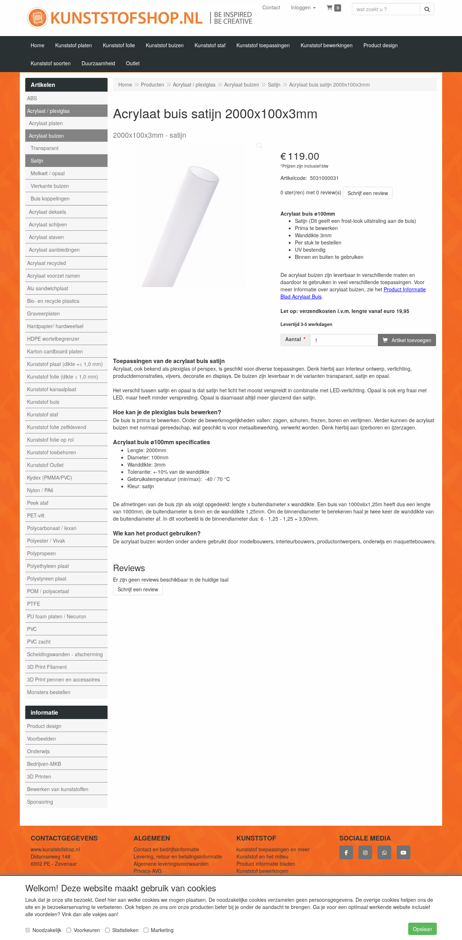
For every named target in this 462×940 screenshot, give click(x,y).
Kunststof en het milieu (262, 856)
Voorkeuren (87, 930)
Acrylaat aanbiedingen (54, 249)
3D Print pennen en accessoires (63, 679)
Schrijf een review (368, 193)
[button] (303, 7)
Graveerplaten (43, 313)
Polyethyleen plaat (48, 565)
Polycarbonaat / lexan (52, 527)
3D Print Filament (47, 666)
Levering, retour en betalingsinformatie (178, 856)
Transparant (44, 147)
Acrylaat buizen (46, 135)
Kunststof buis (43, 401)
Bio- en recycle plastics (53, 300)
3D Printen (39, 776)
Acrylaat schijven (48, 224)
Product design (44, 725)
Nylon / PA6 (40, 490)
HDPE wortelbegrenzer (53, 338)
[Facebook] (346, 852)
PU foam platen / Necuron (56, 616)
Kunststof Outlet (45, 464)
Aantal (293, 339)
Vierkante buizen (50, 185)
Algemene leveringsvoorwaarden (171, 863)
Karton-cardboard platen (55, 351)
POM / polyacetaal (48, 591)
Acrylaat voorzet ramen (53, 275)
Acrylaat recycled (46, 262)
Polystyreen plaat (46, 578)
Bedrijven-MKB (44, 763)
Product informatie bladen (265, 863)
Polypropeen (41, 553)
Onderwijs (38, 751)
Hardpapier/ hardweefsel (55, 326)
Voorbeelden (41, 738)
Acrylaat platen (46, 123)
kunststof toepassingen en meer (273, 849)
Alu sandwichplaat (47, 288)
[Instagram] (365, 852)
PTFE (33, 603)
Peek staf (37, 502)
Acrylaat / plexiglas (48, 110)
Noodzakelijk (46, 930)
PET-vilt (35, 515)
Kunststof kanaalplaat (51, 389)
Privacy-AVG (148, 870)
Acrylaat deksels (47, 211)
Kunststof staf (42, 414)
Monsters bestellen (48, 692)
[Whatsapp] (384, 852)
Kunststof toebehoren (51, 452)
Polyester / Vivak (46, 540)
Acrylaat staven (46, 236)
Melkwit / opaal (48, 173)
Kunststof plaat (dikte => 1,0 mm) (65, 363)
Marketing (162, 930)
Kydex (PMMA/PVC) (49, 477)
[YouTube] (403, 852)
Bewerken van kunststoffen (57, 789)
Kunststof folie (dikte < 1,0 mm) (62, 376)
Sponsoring (40, 801)
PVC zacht (39, 641)
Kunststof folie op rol (50, 439)
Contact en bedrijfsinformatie (166, 849)
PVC (32, 628)
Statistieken (125, 930)
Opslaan (422, 928)
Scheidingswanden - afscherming (65, 654)
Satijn (37, 160)
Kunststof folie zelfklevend (56, 427)
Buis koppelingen (50, 198)
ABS (32, 98)
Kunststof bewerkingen (262, 870)
